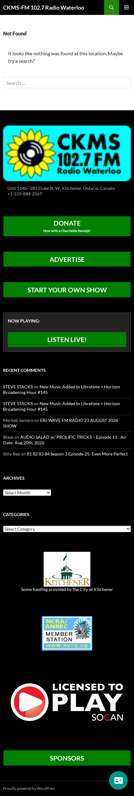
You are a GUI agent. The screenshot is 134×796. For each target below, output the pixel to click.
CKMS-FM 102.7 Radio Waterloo (43, 7)
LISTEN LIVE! (67, 339)
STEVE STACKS (18, 386)
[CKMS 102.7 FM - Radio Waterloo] (67, 152)
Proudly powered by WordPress (29, 788)
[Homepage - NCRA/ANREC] (67, 632)
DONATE (67, 226)
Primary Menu (126, 7)
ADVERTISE (67, 259)
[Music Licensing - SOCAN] (67, 702)
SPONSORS (67, 758)
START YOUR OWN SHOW (67, 290)
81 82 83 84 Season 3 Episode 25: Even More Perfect (77, 453)
